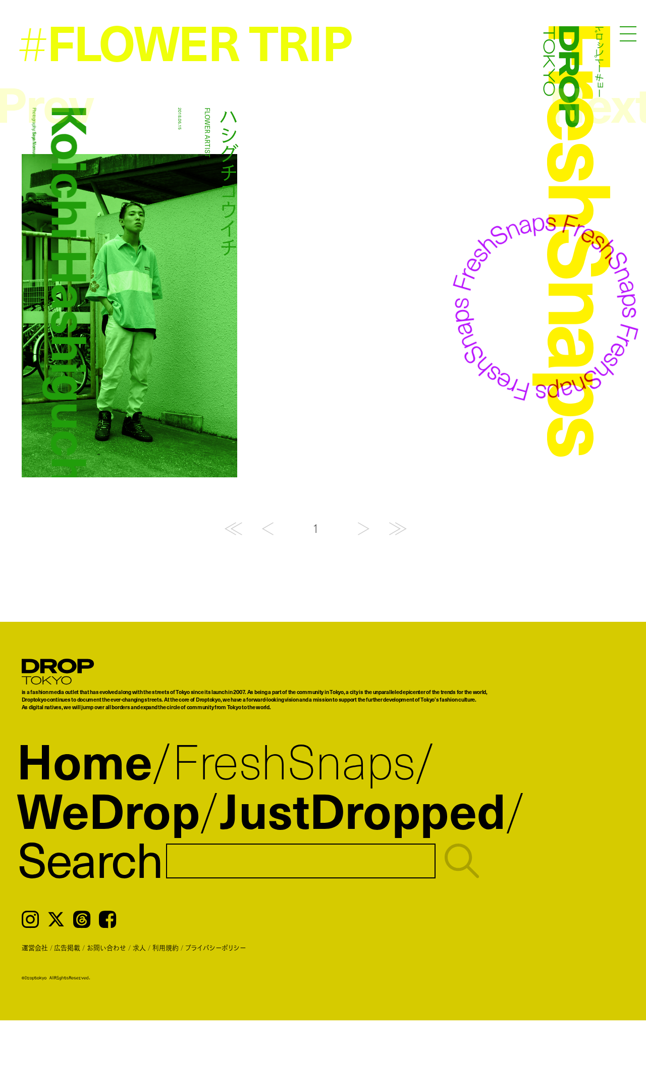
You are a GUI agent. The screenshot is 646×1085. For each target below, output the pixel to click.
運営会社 (35, 947)
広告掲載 (67, 947)
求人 (139, 947)
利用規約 (165, 947)
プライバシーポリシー (215, 947)
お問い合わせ (106, 947)
